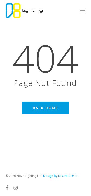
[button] (82, 10)
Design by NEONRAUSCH (61, 176)
